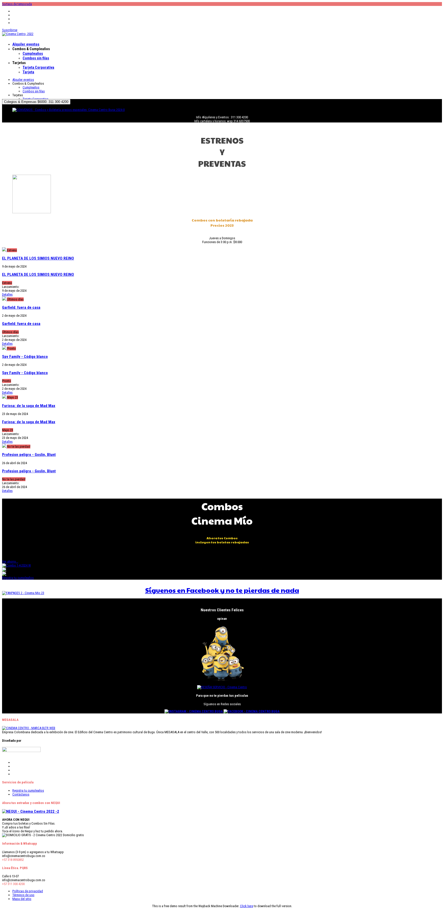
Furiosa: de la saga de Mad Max (28, 405)
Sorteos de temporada (17, 4)
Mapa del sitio (21, 899)
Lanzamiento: (11, 287)
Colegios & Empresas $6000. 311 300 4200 (36, 102)
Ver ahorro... (10, 561)
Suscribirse (9, 30)
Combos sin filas (36, 58)
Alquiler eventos (25, 44)
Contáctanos (20, 794)
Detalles (7, 294)
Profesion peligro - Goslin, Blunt (29, 454)
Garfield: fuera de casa (21, 307)
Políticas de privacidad (27, 891)
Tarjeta (28, 72)
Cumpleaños (33, 53)
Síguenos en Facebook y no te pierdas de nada (222, 590)
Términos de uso (23, 895)
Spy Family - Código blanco (25, 356)
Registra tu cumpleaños (18, 578)
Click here (246, 906)
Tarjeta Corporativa (38, 67)
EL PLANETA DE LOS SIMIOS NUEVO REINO (38, 258)
